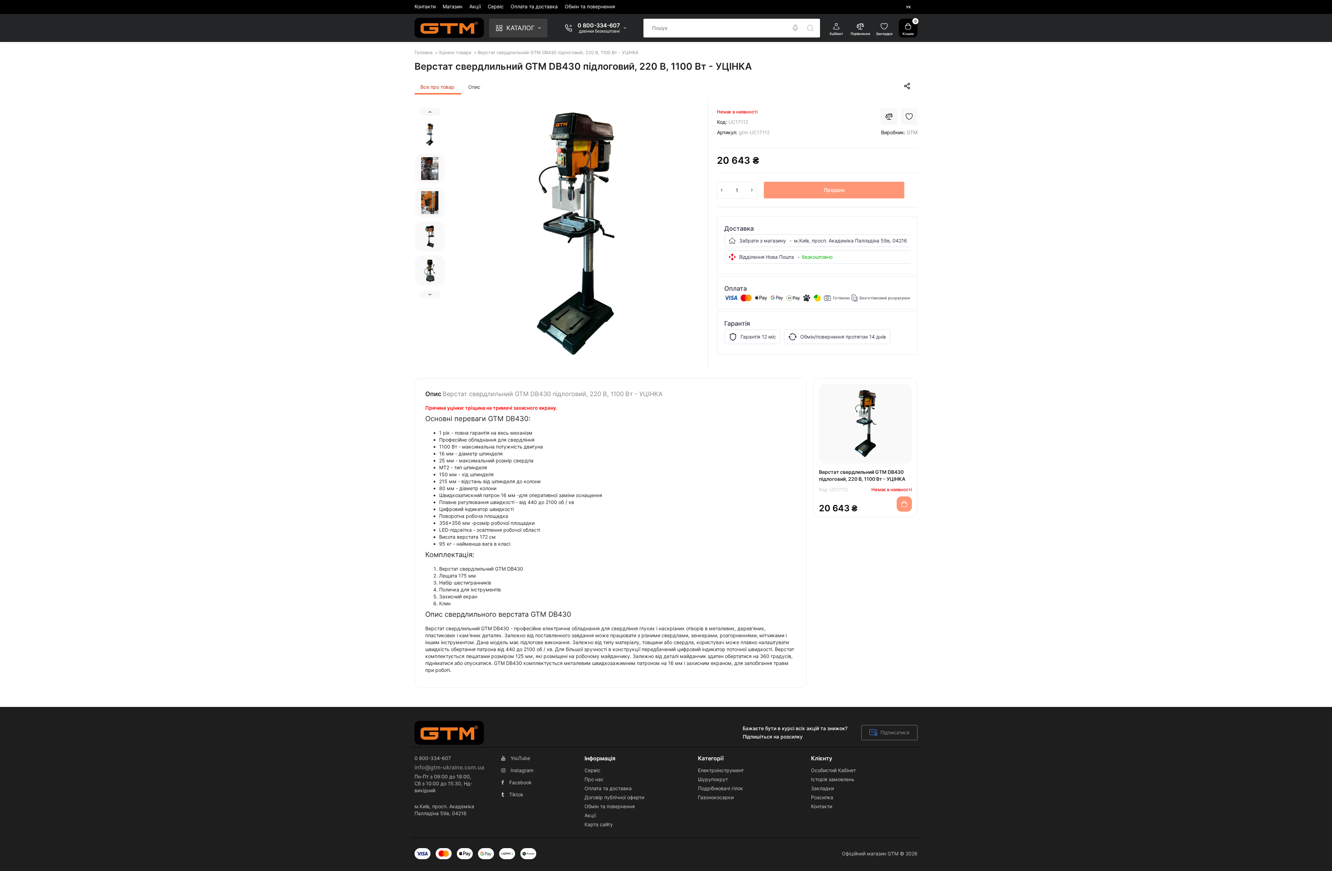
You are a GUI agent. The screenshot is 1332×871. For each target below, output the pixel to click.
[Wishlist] (909, 116)
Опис (474, 87)
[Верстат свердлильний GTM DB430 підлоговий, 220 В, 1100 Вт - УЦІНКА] (575, 233)
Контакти (425, 6)
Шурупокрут (713, 779)
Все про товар (437, 87)
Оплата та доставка (534, 6)
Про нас (594, 779)
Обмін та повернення (590, 6)
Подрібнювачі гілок (720, 788)
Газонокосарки (716, 797)
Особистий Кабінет (833, 770)
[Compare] (889, 116)
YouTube (520, 758)
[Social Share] (907, 86)
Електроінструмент (721, 770)
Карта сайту (598, 824)
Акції (475, 6)
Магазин (452, 6)
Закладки (822, 788)
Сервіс (496, 6)
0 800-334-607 (599, 25)
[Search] (795, 28)
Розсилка (822, 797)
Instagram (522, 770)
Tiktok (516, 794)
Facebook (520, 782)
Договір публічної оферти (614, 797)
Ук (908, 7)
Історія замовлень (832, 779)
